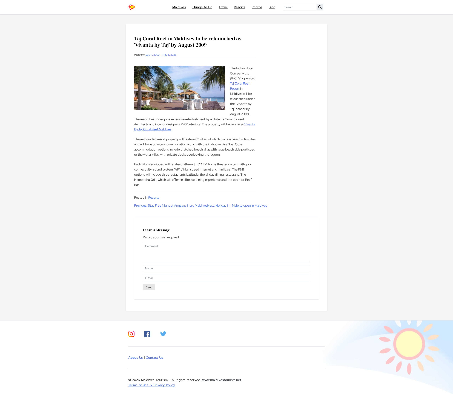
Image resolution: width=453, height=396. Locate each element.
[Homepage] (131, 7)
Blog (272, 7)
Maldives (179, 7)
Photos (257, 7)
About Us (135, 357)
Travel (223, 7)
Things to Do (202, 7)
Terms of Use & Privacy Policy (151, 385)
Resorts (239, 7)
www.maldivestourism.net (221, 379)
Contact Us (154, 357)
